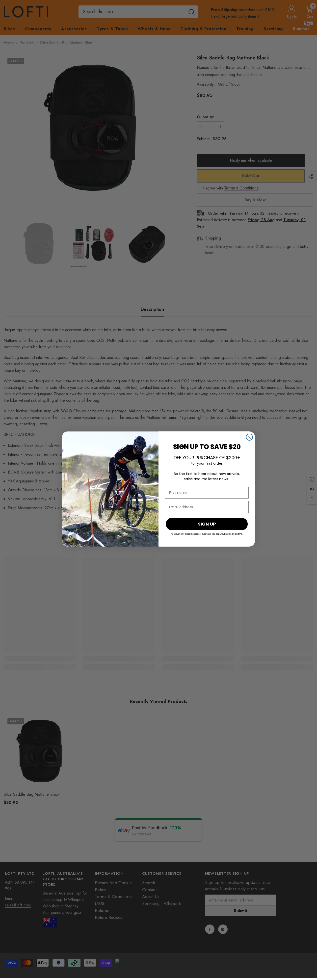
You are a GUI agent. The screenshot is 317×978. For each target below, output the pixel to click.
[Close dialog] (249, 437)
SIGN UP (207, 524)
